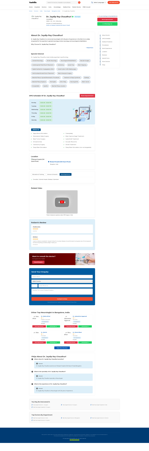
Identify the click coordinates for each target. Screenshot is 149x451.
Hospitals (37, 7)
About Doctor (106, 35)
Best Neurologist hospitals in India (99, 404)
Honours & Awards (52, 174)
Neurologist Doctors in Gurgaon (70, 404)
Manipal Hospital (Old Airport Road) (60, 25)
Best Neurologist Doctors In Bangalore (71, 417)
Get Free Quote (113, 2)
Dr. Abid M (44, 332)
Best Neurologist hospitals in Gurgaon (41, 407)
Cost (49, 7)
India (41, 11)
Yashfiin (32, 2)
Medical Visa (66, 7)
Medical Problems (107, 42)
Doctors (44, 7)
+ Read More (89, 47)
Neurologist (47, 11)
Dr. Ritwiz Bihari (77, 332)
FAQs (103, 65)
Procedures (105, 45)
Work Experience (65, 174)
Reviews (104, 55)
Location (104, 51)
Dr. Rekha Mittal (45, 316)
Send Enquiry (38, 262)
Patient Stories (76, 7)
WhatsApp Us (108, 24)
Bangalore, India (56, 11)
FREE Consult (86, 7)
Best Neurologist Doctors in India (40, 417)
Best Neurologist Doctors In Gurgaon (41, 420)
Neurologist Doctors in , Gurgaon (40, 404)
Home (31, 7)
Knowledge (57, 7)
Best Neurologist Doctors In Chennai (100, 417)
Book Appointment (107, 19)
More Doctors (106, 61)
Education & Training (38, 174)
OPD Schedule (106, 38)
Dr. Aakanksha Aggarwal (80, 316)
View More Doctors (62, 347)
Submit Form (105, 58)
